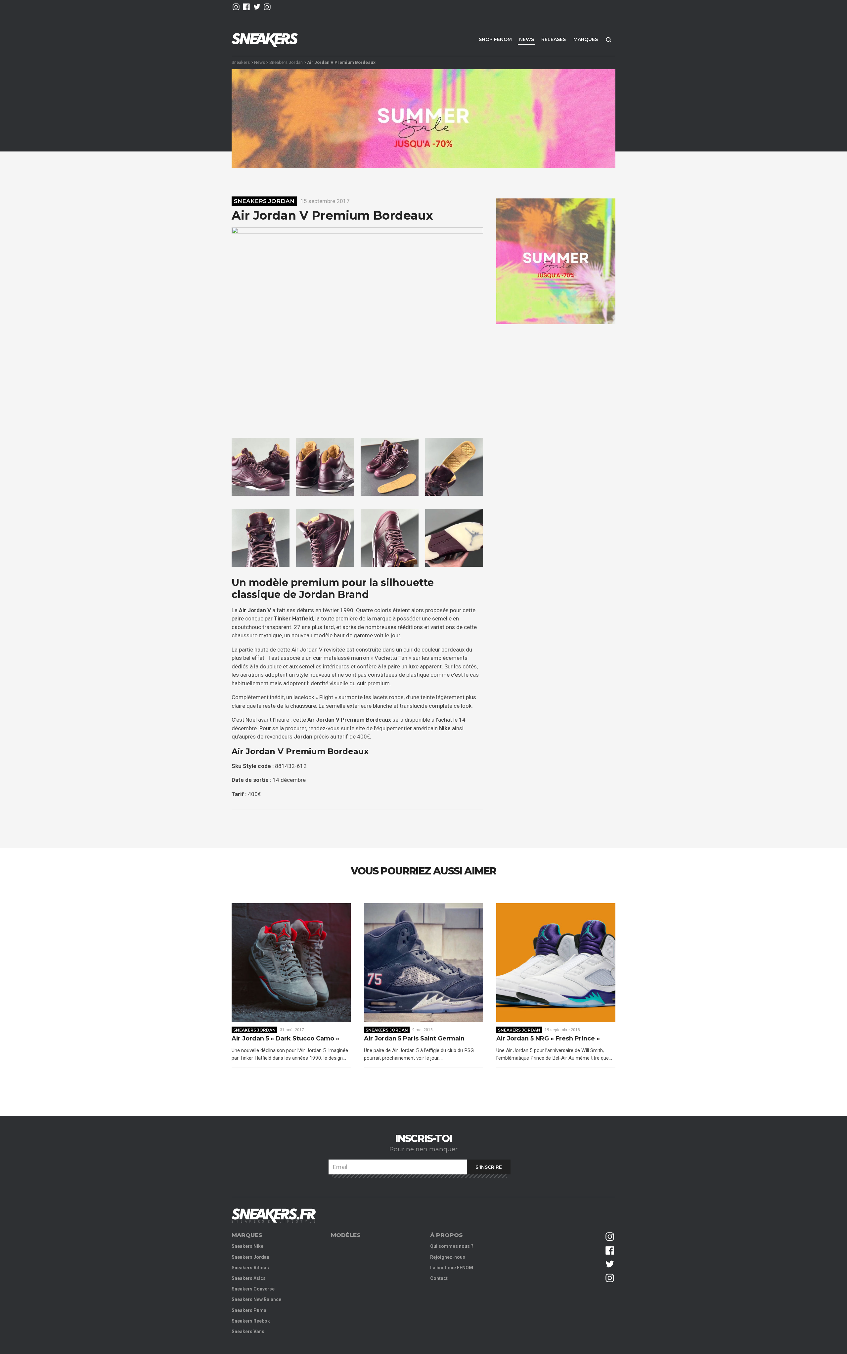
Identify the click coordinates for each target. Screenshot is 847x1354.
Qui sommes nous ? (451, 1246)
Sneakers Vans (248, 1331)
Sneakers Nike (247, 1246)
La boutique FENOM (451, 1267)
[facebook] (246, 6)
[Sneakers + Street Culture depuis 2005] (274, 1215)
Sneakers (241, 62)
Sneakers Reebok (251, 1321)
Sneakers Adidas (250, 1267)
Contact (439, 1278)
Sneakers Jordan (286, 62)
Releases (553, 39)
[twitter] (256, 6)
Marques (585, 39)
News (526, 39)
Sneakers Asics (249, 1278)
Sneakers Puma (249, 1310)
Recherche (608, 39)
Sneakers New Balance (256, 1299)
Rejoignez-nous (447, 1257)
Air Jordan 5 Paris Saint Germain (414, 1038)
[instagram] (236, 6)
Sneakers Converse (253, 1288)
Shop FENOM (495, 39)
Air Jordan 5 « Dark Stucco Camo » (285, 1038)
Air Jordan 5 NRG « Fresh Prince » (548, 1038)
